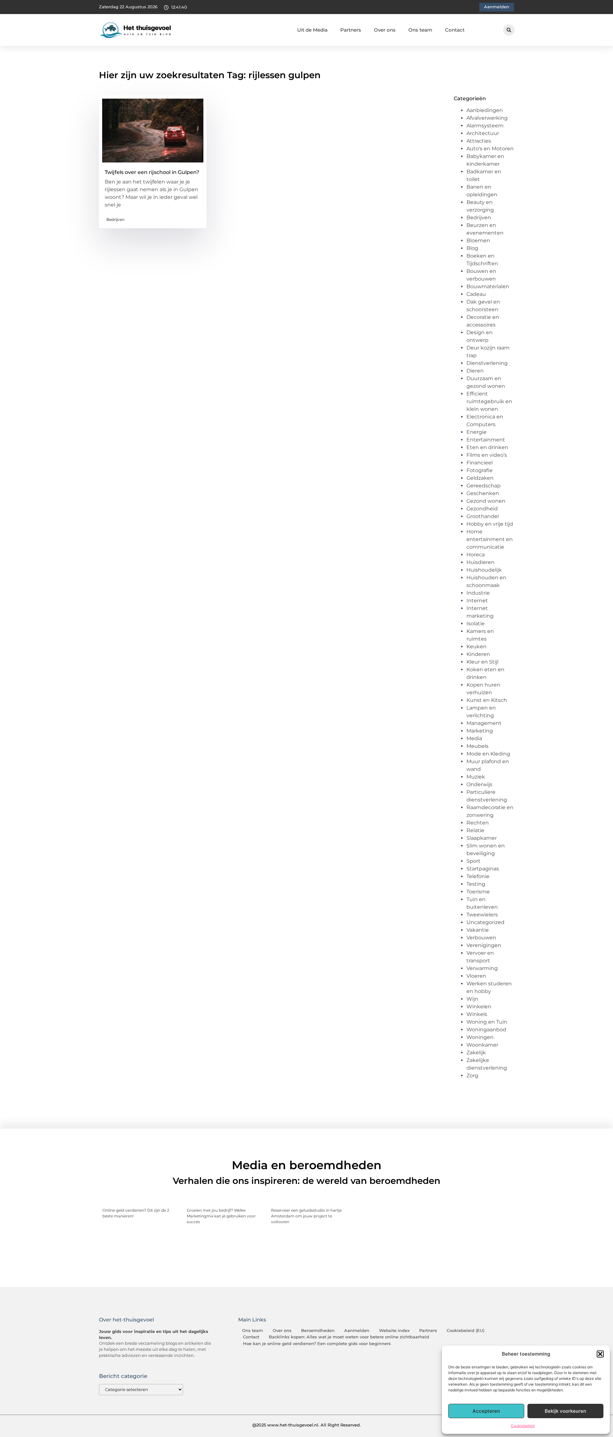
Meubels (477, 746)
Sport (473, 861)
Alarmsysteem (484, 126)
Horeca (475, 555)
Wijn (472, 999)
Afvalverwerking (487, 118)
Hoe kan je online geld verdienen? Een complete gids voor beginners (317, 1343)
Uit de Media (312, 30)
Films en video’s (486, 455)
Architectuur (482, 133)
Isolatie (475, 624)
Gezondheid (482, 509)
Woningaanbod (486, 1030)
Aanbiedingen (484, 110)
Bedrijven (115, 219)
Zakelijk (476, 1053)
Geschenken (482, 493)
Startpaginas (482, 869)
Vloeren (476, 976)
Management (484, 723)
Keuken (476, 646)
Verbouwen (481, 938)
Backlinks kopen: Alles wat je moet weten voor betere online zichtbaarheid (349, 1337)
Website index (394, 1330)
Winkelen (478, 1007)
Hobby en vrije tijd (489, 524)
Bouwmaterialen (487, 286)
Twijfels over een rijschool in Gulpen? (152, 172)
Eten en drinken (487, 447)
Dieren (475, 371)
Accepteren (486, 1411)
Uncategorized (485, 922)
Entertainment (485, 440)
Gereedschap (483, 486)
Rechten (477, 823)
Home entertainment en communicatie (489, 539)
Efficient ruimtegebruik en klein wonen (489, 401)
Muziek (475, 777)
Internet (477, 601)
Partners (350, 30)
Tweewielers (482, 915)
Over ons (385, 30)
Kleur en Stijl (482, 662)
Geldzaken (480, 478)
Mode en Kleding (488, 754)
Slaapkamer (481, 838)
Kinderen (478, 654)
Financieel (479, 463)
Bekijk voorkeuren (565, 1411)
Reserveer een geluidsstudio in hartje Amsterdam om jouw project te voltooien (306, 1216)
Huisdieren (480, 562)
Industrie (478, 593)
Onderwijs (479, 784)
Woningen (480, 1037)
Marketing (479, 731)
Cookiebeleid (522, 1425)
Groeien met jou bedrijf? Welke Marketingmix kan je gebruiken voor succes (221, 1216)
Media (474, 738)
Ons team (420, 30)
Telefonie (477, 876)
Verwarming (482, 968)
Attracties (478, 141)
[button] (600, 1354)
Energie (476, 432)
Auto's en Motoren (490, 149)
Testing (475, 884)
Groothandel (482, 516)
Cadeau (476, 294)
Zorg (472, 1075)
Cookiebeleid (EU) (465, 1330)
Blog (472, 248)
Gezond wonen (485, 501)
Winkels (476, 1014)
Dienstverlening (487, 363)
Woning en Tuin (486, 1022)
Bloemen (478, 240)
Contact (455, 30)
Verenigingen (483, 945)
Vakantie (477, 930)
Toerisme (478, 892)
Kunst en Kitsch (486, 700)
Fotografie (479, 470)
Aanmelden (356, 1330)
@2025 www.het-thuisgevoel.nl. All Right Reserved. (306, 1424)
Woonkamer (482, 1045)
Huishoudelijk (484, 570)
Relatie (475, 830)
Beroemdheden (318, 1330)
